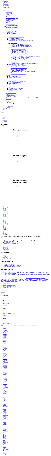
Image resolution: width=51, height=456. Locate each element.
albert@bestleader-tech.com (9, 313)
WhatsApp (3, 292)
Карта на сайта (29, 278)
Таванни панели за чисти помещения (9, 281)
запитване (38, 236)
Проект (5, 118)
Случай (5, 120)
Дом (4, 117)
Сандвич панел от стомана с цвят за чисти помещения (21, 280)
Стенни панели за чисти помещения (26, 279)
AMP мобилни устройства (39, 278)
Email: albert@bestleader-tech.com (10, 243)
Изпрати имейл (4, 290)
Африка (5, 121)
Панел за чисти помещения (40, 280)
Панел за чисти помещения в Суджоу (9, 279)
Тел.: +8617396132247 (8, 242)
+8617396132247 (7, 303)
